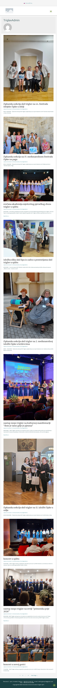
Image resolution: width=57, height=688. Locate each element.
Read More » (6, 216)
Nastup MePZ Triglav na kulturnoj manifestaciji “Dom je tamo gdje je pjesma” (26, 424)
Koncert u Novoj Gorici (14, 664)
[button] (51, 11)
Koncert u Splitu (11, 558)
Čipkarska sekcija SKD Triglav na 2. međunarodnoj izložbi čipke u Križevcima (28, 342)
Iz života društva (16, 109)
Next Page (34, 675)
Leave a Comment (7, 109)
